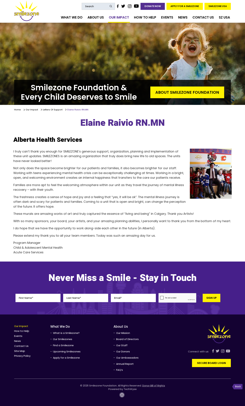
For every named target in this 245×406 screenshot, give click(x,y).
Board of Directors (127, 339)
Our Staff (122, 345)
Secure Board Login (211, 363)
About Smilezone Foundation (187, 92)
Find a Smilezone (63, 345)
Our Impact (119, 17)
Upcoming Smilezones (66, 351)
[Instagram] (129, 6)
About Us (96, 17)
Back (238, 386)
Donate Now (152, 6)
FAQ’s (119, 370)
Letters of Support (52, 109)
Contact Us (203, 17)
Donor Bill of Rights (153, 385)
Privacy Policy (22, 356)
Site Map (19, 351)
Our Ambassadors (127, 357)
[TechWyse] (123, 395)
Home (18, 109)
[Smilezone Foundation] (26, 11)
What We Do (71, 17)
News (183, 17)
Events (167, 17)
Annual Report (125, 364)
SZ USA (224, 17)
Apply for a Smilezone (184, 6)
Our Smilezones (62, 339)
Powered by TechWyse (122, 389)
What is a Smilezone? (66, 333)
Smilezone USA (217, 6)
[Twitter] (123, 6)
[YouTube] (136, 6)
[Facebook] (118, 6)
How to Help (145, 17)
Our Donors (123, 351)
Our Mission (123, 333)
